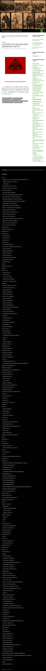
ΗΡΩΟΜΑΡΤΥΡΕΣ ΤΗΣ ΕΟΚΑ (7, 402)
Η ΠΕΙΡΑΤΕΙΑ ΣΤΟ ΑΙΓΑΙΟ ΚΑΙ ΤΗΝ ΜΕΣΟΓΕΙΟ (10, 391)
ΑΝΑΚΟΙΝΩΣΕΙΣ (5, 227)
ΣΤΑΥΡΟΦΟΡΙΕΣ (5, 320)
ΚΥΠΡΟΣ (3, 449)
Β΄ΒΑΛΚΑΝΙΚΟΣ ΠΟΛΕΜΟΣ (7, 564)
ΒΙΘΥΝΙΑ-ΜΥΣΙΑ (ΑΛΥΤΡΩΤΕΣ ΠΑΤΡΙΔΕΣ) (10, 205)
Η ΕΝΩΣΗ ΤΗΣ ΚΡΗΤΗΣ (6, 445)
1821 (35, 63)
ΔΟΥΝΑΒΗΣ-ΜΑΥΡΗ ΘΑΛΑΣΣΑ (8, 361)
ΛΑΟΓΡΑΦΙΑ (4, 458)
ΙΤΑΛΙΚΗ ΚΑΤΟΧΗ (6, 510)
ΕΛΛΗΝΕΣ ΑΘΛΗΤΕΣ (6, 350)
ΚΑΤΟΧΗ (35, 123)
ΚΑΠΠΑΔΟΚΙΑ (4, 439)
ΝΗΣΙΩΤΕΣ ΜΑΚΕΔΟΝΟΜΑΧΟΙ (8, 491)
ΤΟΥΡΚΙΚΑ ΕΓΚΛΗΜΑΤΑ (7, 597)
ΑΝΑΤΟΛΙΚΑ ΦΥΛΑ (5, 272)
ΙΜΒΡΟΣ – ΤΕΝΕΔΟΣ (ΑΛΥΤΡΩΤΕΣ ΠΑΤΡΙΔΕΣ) (11, 207)
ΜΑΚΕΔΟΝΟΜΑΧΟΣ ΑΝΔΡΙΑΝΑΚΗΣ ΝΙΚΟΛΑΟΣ (38, 40)
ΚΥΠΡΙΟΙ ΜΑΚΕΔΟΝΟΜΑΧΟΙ (7, 484)
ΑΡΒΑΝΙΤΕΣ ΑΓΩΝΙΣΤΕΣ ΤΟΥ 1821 (9, 181)
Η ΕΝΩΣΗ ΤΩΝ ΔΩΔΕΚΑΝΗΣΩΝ (9, 508)
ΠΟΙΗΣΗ (4, 339)
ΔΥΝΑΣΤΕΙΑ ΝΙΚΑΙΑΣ (6, 309)
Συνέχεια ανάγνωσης (7, 93)
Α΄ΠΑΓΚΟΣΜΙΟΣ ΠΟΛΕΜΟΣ (7, 560)
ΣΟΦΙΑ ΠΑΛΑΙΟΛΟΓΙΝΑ (18, 102)
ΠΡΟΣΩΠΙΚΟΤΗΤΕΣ (6, 545)
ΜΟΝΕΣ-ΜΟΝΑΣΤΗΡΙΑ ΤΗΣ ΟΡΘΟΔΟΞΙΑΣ (10, 426)
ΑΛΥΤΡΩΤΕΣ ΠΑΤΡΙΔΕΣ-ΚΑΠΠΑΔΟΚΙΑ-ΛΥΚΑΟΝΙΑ (12, 194)
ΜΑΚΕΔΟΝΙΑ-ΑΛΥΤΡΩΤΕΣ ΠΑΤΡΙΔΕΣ (9, 220)
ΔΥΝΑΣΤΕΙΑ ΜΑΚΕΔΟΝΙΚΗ (7, 305)
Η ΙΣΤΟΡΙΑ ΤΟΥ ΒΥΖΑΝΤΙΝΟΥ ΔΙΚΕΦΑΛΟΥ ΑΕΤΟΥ (15, 45)
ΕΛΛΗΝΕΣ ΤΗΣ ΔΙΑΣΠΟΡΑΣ (7, 356)
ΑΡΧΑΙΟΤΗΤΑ (4, 242)
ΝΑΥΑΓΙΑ (3, 501)
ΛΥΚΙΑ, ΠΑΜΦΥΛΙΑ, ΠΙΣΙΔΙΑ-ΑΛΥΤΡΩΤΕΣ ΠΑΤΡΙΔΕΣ (12, 218)
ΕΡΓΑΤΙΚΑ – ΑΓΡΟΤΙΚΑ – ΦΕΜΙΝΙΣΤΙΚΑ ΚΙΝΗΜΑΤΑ (12, 581)
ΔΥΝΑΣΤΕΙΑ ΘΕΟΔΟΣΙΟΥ (7, 294)
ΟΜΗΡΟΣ (4, 337)
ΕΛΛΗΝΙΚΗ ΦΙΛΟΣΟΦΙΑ (7, 642)
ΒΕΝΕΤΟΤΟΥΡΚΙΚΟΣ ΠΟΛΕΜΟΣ (8, 625)
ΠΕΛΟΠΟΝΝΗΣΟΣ (5, 534)
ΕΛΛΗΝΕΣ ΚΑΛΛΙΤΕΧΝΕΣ (7, 352)
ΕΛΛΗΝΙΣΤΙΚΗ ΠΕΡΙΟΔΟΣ (7, 244)
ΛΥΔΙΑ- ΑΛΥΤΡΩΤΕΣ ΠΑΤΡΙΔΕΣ (8, 216)
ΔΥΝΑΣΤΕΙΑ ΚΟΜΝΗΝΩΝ (7, 99)
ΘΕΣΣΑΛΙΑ (4, 404)
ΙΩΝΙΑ (3, 436)
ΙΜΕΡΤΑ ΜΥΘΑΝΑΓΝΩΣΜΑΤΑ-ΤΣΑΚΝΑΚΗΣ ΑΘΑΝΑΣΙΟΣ (13, 653)
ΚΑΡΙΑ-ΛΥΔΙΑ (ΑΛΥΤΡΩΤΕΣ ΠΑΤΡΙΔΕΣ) (9, 212)
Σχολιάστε (24, 48)
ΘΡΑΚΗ (36, 118)
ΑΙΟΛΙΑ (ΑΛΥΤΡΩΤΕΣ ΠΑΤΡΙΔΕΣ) (8, 192)
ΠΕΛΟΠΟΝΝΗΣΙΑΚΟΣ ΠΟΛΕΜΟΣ (8, 257)
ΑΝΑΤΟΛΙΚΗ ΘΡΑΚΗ (6, 408)
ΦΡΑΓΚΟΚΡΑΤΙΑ (5, 324)
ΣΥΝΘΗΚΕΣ (4, 614)
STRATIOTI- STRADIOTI (7, 622)
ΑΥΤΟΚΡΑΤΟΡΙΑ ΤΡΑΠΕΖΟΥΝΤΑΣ (8, 281)
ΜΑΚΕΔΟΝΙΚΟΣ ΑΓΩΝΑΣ (7, 467)
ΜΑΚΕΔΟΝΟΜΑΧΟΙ (5, 473)
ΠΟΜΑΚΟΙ (4, 417)
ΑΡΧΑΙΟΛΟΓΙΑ (36, 69)
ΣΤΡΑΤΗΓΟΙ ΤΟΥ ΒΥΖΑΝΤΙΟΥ (8, 322)
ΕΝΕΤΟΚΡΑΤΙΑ (5, 443)
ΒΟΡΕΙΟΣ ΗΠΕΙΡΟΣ (37, 74)
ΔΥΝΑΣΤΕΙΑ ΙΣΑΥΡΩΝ (6, 298)
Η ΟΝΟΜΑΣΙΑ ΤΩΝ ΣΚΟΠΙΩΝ (8, 465)
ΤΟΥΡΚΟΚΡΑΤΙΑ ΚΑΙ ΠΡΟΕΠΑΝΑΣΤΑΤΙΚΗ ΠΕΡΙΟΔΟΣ (38, 158)
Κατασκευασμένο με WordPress (7, 669)
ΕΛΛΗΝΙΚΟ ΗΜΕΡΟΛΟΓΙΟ (16, 48)
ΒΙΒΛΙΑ (3, 263)
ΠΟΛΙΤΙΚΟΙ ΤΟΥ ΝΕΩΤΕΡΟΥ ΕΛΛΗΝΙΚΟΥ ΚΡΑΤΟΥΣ (12, 607)
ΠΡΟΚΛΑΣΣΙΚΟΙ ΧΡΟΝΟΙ (7, 259)
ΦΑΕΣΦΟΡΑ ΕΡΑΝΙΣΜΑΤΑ (7, 659)
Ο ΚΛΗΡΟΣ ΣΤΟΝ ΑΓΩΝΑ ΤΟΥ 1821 (9, 188)
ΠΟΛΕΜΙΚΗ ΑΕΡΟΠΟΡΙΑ (7, 374)
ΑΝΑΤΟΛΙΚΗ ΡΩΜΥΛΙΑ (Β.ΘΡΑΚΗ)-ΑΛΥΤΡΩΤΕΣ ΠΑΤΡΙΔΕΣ (13, 201)
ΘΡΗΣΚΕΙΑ (35, 119)
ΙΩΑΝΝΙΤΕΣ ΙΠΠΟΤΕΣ (7, 512)
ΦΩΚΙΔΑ (4, 553)
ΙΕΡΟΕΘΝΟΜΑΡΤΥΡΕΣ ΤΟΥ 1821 (8, 186)
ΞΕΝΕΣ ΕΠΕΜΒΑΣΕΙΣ (6, 601)
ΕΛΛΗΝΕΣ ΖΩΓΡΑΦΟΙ (6, 354)
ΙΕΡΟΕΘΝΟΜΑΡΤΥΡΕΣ (6, 424)
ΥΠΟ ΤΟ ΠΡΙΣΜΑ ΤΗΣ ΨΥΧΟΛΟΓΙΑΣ (9, 497)
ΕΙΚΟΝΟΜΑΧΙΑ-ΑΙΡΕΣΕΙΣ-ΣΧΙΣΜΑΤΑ (9, 313)
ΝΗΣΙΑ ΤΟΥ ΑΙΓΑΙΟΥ (6, 504)
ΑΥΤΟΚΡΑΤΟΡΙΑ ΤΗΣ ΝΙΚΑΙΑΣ (7, 98)
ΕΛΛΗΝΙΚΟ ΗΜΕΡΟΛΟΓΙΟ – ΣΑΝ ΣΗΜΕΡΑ (10, 369)
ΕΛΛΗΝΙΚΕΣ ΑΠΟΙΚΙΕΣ (6, 367)
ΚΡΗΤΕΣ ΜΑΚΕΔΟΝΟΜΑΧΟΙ (7, 482)
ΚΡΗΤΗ (41, 123)
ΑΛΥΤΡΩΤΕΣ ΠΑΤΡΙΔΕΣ (6, 190)
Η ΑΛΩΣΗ (4, 315)
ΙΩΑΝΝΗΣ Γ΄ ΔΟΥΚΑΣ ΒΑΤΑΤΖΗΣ (8, 102)
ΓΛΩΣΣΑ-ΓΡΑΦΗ (5, 328)
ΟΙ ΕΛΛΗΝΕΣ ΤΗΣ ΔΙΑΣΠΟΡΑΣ (38, 139)
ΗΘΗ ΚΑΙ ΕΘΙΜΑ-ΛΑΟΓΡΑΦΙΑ (37, 113)
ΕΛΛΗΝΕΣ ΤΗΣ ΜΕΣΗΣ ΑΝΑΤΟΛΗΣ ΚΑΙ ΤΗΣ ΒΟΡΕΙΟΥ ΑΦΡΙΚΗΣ (14, 363)
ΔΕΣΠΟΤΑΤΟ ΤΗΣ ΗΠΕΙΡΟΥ (18, 98)
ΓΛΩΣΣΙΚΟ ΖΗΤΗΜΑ (6, 333)
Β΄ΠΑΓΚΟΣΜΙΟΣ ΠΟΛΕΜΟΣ (7, 566)
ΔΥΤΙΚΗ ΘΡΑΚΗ (5, 413)
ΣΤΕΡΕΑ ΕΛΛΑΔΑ (5, 551)
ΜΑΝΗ (3, 536)
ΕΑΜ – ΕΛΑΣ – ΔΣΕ (6, 579)
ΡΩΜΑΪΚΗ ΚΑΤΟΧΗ (6, 261)
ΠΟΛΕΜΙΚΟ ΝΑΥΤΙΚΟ (6, 376)
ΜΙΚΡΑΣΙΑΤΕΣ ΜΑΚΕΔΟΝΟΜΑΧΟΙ (8, 488)
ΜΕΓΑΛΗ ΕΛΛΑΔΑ (5, 493)
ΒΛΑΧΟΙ (3, 268)
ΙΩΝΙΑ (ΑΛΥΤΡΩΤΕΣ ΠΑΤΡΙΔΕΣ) (8, 209)
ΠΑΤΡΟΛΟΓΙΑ (5, 430)
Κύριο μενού (44, 30)
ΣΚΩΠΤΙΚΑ (4, 549)
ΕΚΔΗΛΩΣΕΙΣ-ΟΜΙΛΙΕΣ (6, 348)
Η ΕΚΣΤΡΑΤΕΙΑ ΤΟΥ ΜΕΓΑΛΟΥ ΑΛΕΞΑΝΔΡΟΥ (11, 246)
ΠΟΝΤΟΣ (36, 148)
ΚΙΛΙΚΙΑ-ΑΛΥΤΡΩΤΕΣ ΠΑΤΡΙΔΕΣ (8, 214)
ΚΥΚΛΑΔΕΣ (4, 517)
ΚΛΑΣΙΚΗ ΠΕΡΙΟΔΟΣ (6, 248)
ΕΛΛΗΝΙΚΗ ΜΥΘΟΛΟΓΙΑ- (7, 638)
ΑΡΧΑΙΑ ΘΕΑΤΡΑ (5, 235)
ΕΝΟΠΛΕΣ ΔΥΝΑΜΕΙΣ (6, 372)
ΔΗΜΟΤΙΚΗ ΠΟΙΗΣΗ (7, 341)
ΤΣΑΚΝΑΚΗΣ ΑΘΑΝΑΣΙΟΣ (38, 161)
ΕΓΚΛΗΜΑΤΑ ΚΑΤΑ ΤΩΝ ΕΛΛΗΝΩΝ (38, 81)
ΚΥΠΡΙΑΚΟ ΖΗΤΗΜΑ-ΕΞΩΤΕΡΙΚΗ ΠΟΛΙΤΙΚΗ (10, 456)
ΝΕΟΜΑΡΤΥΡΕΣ (5, 428)
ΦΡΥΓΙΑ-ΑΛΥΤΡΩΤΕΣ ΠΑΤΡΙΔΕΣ (8, 225)
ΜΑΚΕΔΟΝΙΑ (36, 125)
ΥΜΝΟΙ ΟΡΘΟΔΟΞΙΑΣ (6, 432)
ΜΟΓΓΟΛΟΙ (4, 629)
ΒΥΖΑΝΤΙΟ (3, 42)
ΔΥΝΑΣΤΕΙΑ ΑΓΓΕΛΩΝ (7, 276)
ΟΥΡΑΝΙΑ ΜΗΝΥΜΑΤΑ (6, 532)
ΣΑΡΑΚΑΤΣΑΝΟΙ (5, 547)
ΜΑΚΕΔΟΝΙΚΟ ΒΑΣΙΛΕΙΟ (7, 250)
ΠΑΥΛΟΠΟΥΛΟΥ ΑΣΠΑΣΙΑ (7, 415)
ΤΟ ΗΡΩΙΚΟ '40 (5, 618)
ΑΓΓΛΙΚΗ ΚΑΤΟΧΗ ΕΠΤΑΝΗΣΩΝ (8, 525)
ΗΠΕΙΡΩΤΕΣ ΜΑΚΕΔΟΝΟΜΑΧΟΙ (8, 475)
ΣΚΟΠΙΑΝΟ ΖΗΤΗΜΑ (6, 469)
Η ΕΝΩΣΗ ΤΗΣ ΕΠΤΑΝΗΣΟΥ (7, 527)
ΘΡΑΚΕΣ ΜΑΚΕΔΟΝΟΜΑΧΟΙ (7, 480)
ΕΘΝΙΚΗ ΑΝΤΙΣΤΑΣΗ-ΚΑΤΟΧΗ (8, 575)
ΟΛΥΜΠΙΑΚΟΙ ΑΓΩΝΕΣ (6, 529)
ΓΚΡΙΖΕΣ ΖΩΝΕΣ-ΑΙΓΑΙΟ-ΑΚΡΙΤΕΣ (9, 568)
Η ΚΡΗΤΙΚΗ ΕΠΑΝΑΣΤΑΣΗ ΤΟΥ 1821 (9, 447)
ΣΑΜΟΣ (3, 519)
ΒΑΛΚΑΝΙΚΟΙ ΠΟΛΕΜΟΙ (38, 73)
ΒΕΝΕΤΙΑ (4, 359)
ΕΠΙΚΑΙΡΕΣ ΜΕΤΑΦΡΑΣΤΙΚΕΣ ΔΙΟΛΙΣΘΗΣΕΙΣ (11, 644)
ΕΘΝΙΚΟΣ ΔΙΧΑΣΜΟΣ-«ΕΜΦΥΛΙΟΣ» (9, 577)
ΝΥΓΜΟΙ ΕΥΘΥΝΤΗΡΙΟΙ (6, 657)
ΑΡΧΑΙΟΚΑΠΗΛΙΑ (5, 238)
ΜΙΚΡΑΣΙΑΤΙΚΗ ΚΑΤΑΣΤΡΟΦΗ (8, 599)
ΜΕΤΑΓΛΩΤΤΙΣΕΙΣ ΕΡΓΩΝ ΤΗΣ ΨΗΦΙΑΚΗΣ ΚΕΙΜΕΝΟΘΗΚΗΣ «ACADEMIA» (16, 655)
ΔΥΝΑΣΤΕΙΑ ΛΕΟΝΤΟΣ (6, 302)
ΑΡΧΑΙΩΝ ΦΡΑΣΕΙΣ (6, 331)
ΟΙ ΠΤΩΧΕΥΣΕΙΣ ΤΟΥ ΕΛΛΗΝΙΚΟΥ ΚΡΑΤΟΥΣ (11, 605)
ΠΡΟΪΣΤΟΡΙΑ (4, 240)
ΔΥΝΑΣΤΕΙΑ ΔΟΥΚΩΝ (6, 289)
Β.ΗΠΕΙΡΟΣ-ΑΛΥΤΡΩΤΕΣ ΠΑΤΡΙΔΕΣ (9, 203)
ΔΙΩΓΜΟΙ (4, 283)
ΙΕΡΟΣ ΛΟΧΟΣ (6, 380)
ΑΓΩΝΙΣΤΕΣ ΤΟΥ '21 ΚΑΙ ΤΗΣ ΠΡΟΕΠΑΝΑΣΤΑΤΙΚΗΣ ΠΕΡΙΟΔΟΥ (14, 179)
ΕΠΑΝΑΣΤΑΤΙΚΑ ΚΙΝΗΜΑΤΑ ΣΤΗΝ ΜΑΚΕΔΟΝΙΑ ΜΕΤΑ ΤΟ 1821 (14, 462)
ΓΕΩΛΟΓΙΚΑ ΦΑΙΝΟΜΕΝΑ (7, 326)
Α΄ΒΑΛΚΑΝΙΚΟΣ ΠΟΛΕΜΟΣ (7, 558)
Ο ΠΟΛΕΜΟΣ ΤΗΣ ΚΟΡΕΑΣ (7, 603)
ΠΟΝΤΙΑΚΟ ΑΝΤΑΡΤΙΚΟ (7, 542)
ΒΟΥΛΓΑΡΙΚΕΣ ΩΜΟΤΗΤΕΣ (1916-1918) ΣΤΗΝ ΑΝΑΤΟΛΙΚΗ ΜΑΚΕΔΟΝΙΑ (37, 43)
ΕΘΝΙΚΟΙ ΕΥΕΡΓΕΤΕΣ (6, 343)
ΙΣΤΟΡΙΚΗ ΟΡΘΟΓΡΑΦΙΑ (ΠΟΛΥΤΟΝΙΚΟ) (10, 335)
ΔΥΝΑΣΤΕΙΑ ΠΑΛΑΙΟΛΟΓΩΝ (16, 99)
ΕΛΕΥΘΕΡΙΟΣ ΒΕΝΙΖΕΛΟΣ (37, 91)
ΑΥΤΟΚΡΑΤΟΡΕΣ (5, 274)
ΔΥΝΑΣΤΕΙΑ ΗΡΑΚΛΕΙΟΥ (7, 292)
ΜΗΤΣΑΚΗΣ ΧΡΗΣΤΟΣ (6, 495)
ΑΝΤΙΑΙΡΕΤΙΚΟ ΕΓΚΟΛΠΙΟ (7, 229)
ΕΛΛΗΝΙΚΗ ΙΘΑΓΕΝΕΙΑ (6, 389)
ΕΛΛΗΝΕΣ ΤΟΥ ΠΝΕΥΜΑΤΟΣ (38, 93)
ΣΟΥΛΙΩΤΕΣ (4, 398)
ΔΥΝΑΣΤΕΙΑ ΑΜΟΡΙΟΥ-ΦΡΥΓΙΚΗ (8, 285)
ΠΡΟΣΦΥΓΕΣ (35, 149)
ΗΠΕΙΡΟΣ (35, 116)
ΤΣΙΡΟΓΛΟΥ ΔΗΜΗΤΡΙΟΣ (7, 664)
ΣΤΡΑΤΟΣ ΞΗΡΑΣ (5, 378)
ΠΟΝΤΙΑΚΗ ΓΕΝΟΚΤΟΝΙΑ (37, 146)
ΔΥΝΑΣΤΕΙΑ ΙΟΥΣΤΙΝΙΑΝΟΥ (7, 296)
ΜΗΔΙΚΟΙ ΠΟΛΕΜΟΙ (6, 253)
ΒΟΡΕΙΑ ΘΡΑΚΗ (5, 411)
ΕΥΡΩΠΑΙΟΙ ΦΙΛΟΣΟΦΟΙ (7, 651)
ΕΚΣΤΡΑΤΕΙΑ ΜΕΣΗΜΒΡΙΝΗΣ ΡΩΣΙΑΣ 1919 (11, 562)
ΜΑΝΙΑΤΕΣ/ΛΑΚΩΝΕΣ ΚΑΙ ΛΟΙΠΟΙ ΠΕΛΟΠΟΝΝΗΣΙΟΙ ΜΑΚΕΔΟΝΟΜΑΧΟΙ (16, 486)
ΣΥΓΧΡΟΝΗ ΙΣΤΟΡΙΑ (6, 555)
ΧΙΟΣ (3, 521)
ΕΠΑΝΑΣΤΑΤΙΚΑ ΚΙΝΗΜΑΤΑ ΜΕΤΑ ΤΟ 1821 (11, 588)
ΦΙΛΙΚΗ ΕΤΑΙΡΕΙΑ (5, 631)
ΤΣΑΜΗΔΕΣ (4, 400)
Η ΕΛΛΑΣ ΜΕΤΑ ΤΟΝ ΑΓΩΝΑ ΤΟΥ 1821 (9, 586)
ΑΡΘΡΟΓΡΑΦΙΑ (36, 68)
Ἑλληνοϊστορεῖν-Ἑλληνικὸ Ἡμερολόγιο (12, 31)
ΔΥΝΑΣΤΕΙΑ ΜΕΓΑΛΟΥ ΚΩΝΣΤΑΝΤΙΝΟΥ (10, 307)
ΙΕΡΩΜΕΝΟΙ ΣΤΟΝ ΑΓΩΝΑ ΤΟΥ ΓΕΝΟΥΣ (9, 434)
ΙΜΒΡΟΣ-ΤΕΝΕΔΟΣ (6, 514)
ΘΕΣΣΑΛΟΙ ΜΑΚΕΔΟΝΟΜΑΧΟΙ (8, 478)
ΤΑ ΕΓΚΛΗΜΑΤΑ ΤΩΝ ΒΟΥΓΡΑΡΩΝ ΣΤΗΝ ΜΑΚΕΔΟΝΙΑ (12, 471)
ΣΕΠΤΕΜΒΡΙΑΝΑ (5, 612)
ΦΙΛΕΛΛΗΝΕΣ (5, 183)
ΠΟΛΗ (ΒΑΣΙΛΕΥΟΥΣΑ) (6, 318)
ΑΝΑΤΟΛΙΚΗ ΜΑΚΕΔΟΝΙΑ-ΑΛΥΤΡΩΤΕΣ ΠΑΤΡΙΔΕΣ (12, 199)
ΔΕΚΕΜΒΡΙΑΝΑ (5, 571)
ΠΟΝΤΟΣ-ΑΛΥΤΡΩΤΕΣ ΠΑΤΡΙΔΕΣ (8, 222)
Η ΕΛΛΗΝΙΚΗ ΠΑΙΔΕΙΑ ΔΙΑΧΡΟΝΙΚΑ (8, 385)
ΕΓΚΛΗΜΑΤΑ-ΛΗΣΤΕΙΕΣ (7, 573)
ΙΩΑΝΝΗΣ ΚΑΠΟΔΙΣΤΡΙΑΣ (7, 590)
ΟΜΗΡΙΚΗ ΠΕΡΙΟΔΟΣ (6, 255)
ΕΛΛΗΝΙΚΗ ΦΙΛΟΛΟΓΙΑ (6, 640)
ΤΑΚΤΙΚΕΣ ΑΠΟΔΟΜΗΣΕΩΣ (7, 616)
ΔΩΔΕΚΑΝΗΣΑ (36, 79)
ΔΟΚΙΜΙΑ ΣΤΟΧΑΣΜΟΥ (6, 635)
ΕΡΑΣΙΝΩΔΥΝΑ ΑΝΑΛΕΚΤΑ (7, 646)
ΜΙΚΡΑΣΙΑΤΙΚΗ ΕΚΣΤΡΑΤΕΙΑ (7, 594)
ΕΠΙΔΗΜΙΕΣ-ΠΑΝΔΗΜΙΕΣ (7, 382)
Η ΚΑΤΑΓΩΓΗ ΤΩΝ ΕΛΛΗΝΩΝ (37, 115)
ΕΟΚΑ (36, 108)
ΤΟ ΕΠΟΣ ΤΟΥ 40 (35, 154)
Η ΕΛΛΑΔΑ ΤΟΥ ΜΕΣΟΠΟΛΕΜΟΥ (8, 584)
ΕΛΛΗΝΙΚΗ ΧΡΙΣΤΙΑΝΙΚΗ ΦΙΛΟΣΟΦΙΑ (9, 421)
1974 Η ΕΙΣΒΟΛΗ (5, 452)
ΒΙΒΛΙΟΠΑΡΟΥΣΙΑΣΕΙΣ (6, 266)
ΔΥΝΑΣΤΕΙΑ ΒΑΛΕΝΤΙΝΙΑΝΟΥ (8, 287)
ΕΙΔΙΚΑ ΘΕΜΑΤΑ (5, 346)
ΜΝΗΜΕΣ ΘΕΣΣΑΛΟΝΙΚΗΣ (7, 499)
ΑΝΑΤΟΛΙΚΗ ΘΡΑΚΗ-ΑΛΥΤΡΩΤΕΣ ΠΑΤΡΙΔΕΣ (10, 196)
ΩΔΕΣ (3, 661)
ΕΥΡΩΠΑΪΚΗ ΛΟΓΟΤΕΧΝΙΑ (7, 648)
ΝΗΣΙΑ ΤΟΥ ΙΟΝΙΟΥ (5, 523)
